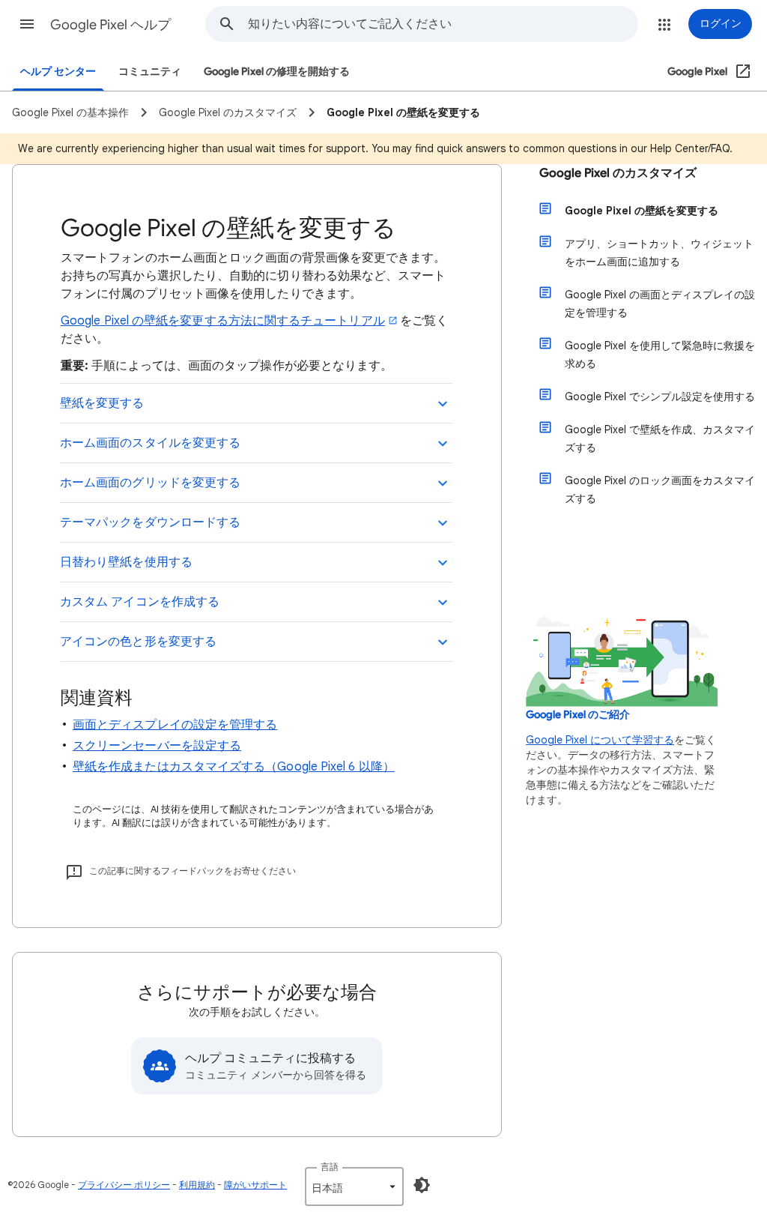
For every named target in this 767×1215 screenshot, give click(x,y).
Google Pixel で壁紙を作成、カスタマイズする (660, 438)
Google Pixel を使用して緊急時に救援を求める (660, 354)
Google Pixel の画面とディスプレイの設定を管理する (660, 303)
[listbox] (354, 1186)
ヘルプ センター (58, 71)
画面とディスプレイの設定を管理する (175, 724)
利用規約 (197, 1184)
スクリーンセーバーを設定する (157, 745)
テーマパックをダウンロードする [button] (150, 522)
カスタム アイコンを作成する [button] (139, 601)
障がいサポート (255, 1184)
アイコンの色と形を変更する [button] (138, 641)
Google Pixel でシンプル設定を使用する (660, 396)
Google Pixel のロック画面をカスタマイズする (660, 489)
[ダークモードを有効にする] (422, 1185)
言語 (330, 1166)
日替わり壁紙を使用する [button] (126, 562)
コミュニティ (149, 71)
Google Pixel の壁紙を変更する (641, 210)
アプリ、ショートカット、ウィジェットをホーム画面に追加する (659, 252)
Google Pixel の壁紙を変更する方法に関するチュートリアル (223, 320)
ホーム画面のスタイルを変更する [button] (150, 442)
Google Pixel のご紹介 (578, 714)
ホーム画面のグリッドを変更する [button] (150, 482)
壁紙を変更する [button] (102, 403)
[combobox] (442, 24)
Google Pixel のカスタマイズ (618, 173)
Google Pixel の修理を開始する (277, 71)
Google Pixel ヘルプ (110, 24)
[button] (27, 24)
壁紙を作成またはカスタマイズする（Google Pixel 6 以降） (234, 766)
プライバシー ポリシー (124, 1184)
